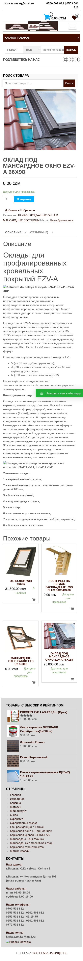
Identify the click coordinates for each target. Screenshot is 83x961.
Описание (13, 232)
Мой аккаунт (18, 810)
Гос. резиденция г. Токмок (27, 826)
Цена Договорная (61, 220)
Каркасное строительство (27, 846)
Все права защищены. (50, 953)
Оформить (17, 818)
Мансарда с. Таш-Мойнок (27, 838)
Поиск (71, 49)
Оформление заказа (23, 822)
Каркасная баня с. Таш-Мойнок (31, 830)
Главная (15, 794)
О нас (14, 814)
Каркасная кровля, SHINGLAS (30, 834)
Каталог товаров (17, 37)
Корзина (15, 802)
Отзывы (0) (39, 232)
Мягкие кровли (19, 850)
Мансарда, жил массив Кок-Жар (31, 842)
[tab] (15, 232)
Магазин (15, 806)
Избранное (17, 798)
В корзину (24, 199)
